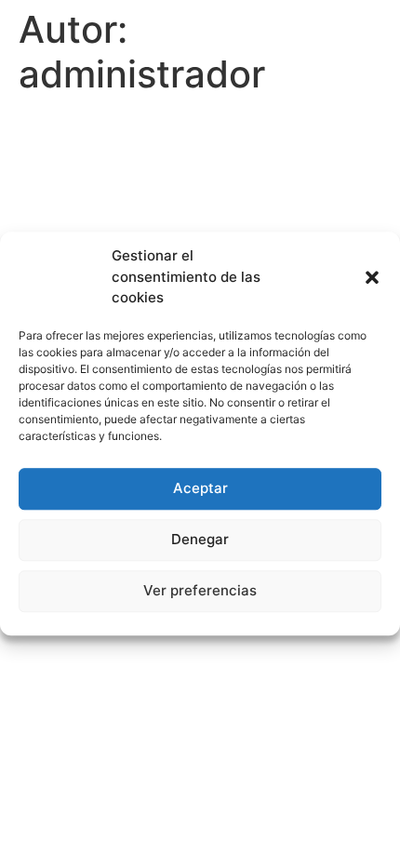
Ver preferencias (200, 590)
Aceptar (200, 488)
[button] (372, 277)
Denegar (200, 539)
